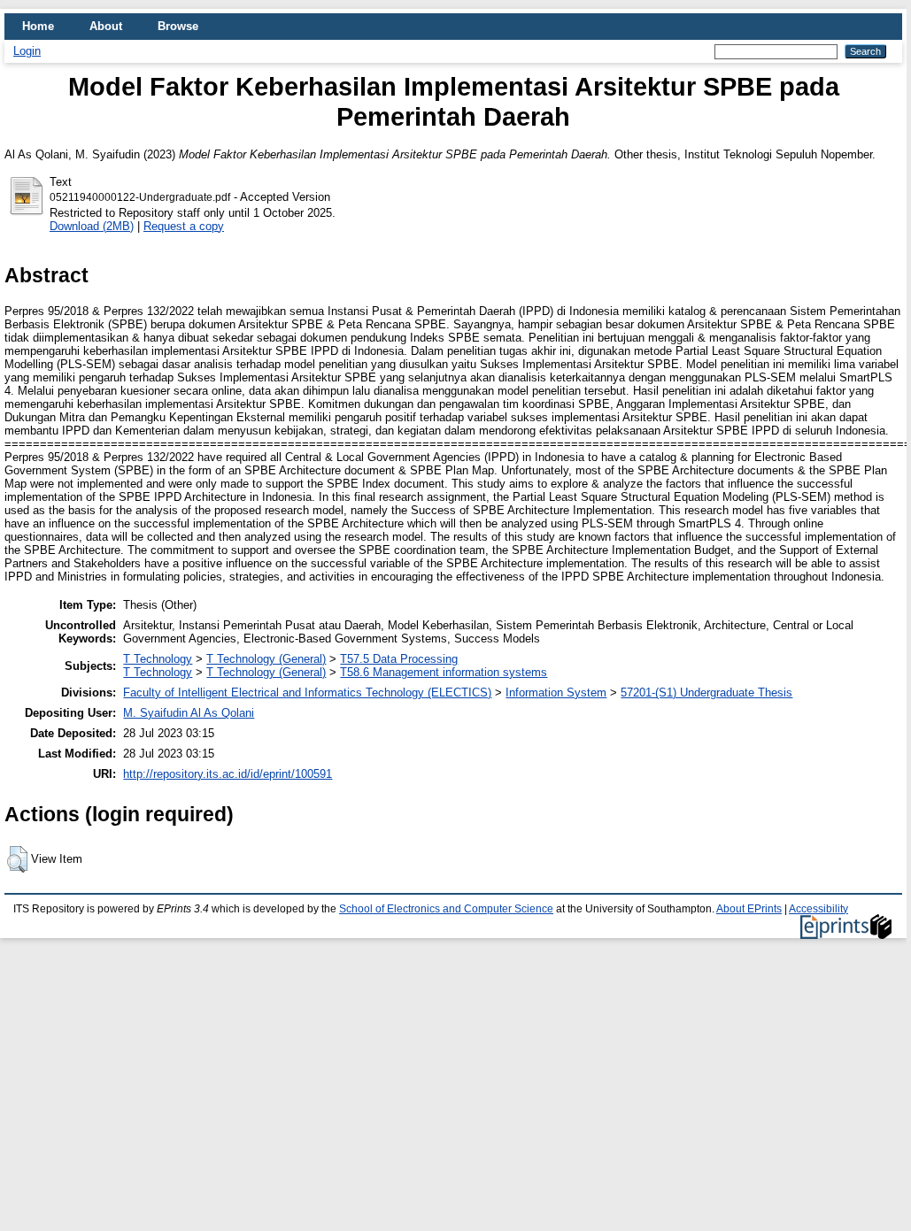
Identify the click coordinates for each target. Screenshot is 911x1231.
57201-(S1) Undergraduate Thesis (706, 692)
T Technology (157, 659)
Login (27, 51)
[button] (17, 859)
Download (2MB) (92, 226)
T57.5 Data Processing (399, 659)
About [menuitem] (105, 26)
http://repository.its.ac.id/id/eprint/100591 (227, 774)
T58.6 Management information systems (443, 672)
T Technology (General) (266, 659)
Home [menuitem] (38, 26)
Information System (556, 692)
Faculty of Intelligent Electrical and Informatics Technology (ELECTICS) (307, 692)
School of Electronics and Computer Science (446, 909)
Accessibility (818, 909)
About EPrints (749, 909)
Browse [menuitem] (178, 26)
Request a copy (183, 226)
